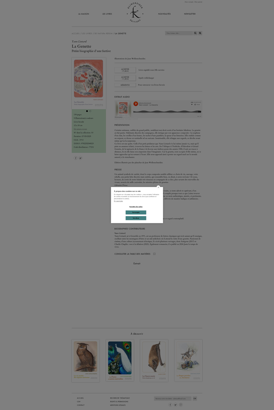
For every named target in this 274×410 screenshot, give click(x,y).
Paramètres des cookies (135, 207)
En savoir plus (118, 201)
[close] (158, 187)
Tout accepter (136, 212)
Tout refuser (136, 218)
